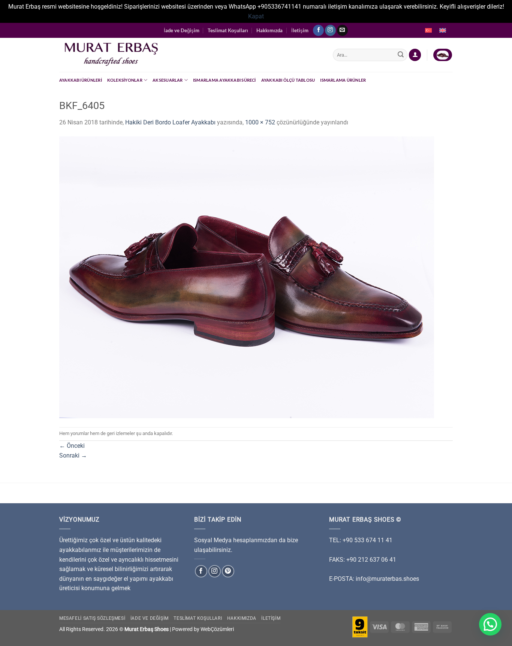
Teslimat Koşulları (228, 30)
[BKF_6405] (246, 276)
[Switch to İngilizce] (443, 30)
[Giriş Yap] (415, 55)
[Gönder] (400, 55)
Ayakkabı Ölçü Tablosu (288, 80)
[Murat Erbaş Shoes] (190, 55)
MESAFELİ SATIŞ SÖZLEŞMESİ (92, 618)
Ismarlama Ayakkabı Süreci (224, 80)
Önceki (72, 445)
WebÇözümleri (217, 629)
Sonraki (73, 455)
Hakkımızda (269, 30)
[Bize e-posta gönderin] (342, 30)
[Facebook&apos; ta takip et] (318, 30)
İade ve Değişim (181, 30)
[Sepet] (442, 55)
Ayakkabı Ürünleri (80, 80)
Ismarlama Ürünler (343, 80)
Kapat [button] (256, 16)
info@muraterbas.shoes (387, 578)
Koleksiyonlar (124, 80)
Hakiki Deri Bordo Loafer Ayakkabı (170, 122)
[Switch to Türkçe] (428, 30)
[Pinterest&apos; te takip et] (228, 571)
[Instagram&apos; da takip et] (330, 30)
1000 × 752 (260, 122)
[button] (490, 624)
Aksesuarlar (168, 80)
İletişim (299, 30)
